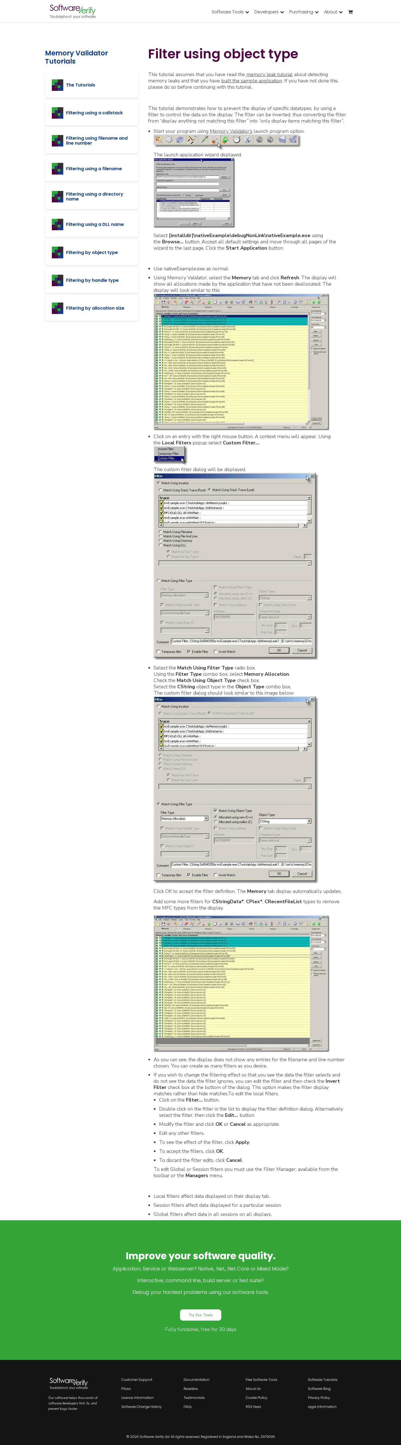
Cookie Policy (256, 1397)
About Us (253, 1388)
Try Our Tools (200, 1315)
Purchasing (301, 12)
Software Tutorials (322, 1379)
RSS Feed (253, 1406)
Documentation (197, 1379)
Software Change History (141, 1406)
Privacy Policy (319, 1397)
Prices (126, 1388)
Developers (267, 12)
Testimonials (194, 1397)
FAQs (188, 1406)
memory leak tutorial (269, 74)
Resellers (191, 1388)
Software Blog (319, 1388)
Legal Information (322, 1406)
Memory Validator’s (231, 131)
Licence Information (137, 1397)
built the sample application (251, 80)
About (330, 12)
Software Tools (228, 12)
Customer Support (136, 1379)
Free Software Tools (261, 1379)
